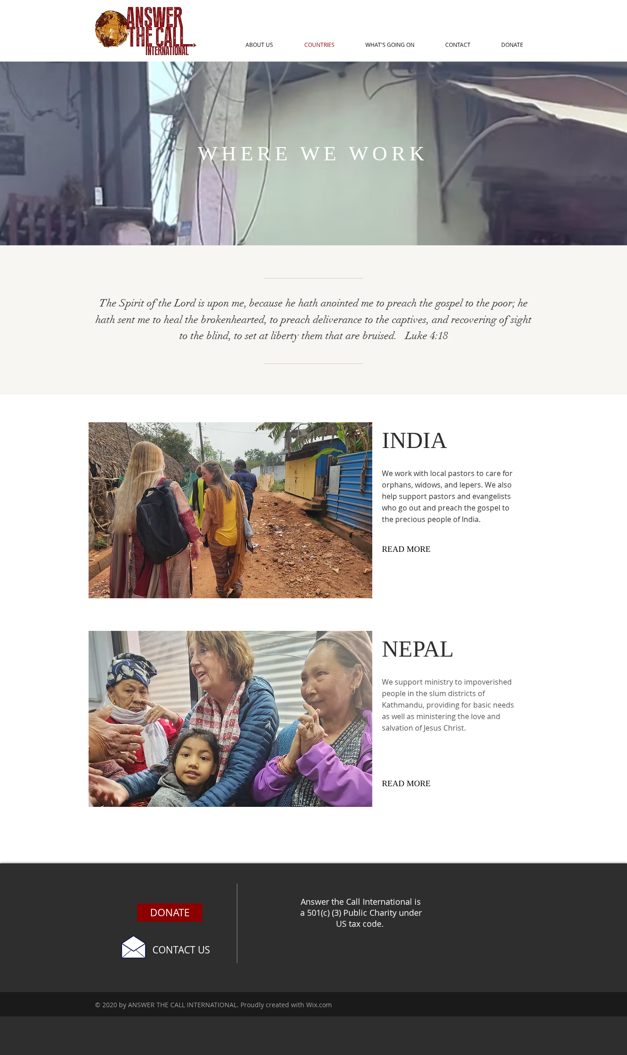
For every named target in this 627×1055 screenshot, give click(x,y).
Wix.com (319, 1004)
